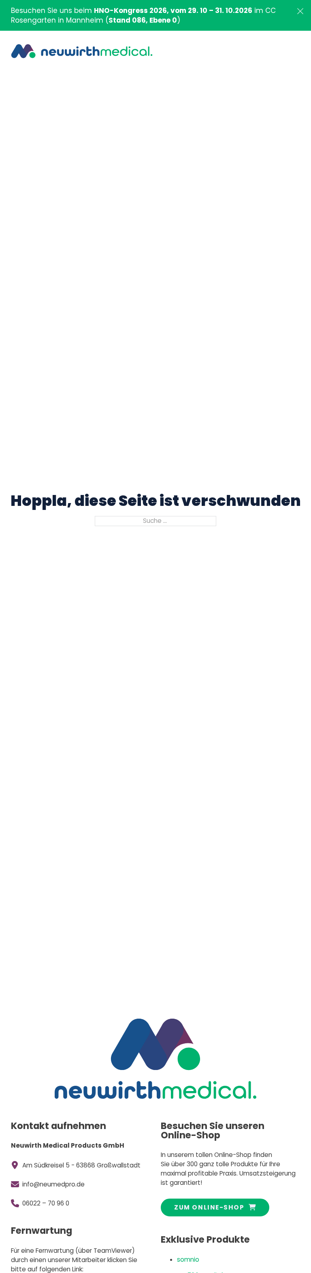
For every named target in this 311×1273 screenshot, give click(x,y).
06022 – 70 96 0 (45, 1203)
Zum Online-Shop (209, 1207)
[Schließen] (300, 11)
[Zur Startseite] (82, 51)
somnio (188, 1259)
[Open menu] (288, 51)
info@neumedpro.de (53, 1184)
